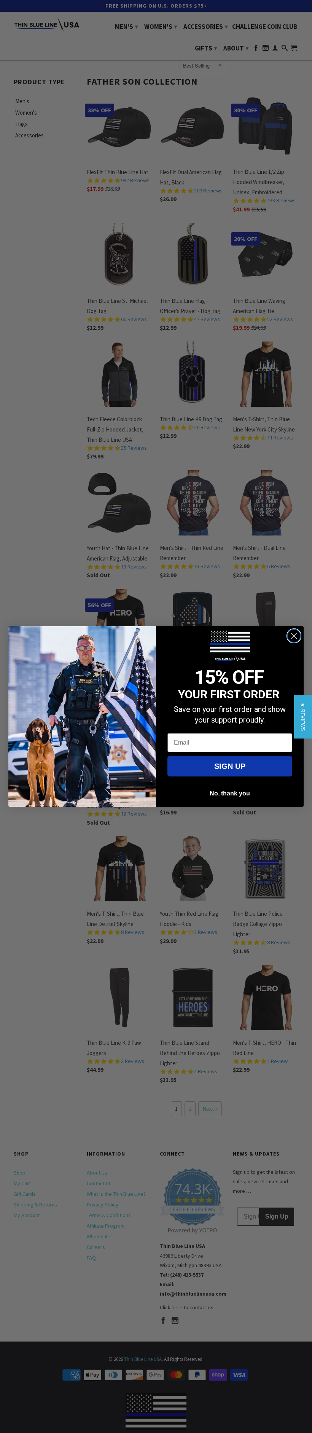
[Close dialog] (294, 635)
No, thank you (230, 793)
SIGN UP (229, 766)
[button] (303, 717)
